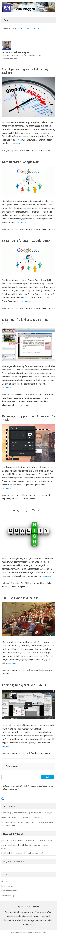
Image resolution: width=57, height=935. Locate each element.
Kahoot (47, 398)
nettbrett (22, 401)
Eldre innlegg (10, 766)
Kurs (12, 394)
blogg (39, 394)
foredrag (28, 398)
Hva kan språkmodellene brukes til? (16, 817)
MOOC (5, 586)
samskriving (41, 229)
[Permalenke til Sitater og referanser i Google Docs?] (28, 274)
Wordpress (42, 932)
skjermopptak (8, 405)
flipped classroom (15, 398)
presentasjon (32, 401)
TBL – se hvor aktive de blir (20, 597)
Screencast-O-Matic (42, 495)
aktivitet (34, 670)
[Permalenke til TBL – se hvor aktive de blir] (28, 636)
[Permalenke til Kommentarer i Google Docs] (28, 195)
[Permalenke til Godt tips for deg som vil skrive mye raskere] (28, 116)
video (18, 499)
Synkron (23, 586)
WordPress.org (7, 895)
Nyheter (18, 394)
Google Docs (29, 229)
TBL (7, 674)
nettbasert (12, 401)
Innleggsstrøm (7, 886)
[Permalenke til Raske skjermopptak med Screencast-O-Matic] (28, 461)
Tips (12, 150)
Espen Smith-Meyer (9, 840)
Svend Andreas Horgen (28, 29)
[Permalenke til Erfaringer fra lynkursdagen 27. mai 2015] (28, 360)
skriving (38, 150)
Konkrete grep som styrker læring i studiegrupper (22, 813)
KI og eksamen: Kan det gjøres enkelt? (36, 840)
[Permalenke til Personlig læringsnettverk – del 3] (28, 719)
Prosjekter (15, 583)
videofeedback (22, 405)
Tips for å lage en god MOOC (21, 510)
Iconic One (14, 932)
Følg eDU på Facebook (14, 861)
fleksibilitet (45, 583)
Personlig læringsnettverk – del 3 (24, 685)
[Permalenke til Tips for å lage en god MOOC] (28, 552)
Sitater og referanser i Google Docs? (26, 240)
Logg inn (4, 881)
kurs (4, 401)
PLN (41, 753)
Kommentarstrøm (9, 891)
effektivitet (28, 150)
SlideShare (14, 586)
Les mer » (16, 143)
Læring (14, 670)
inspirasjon (38, 398)
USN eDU (25, 786)
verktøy (46, 150)
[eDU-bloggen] (28, 11)
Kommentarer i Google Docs (21, 162)
